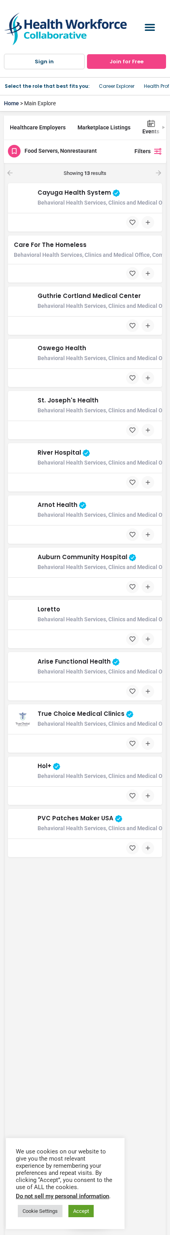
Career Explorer (116, 86)
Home (11, 103)
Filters (142, 151)
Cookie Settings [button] (40, 1211)
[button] (150, 27)
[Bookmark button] (132, 222)
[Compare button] (148, 222)
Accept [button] (81, 1211)
